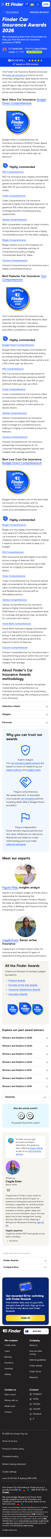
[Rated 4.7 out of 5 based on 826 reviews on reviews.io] (16, 60)
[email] (8, 1190)
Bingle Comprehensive (14, 240)
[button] (25, 1260)
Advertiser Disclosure (14, 1523)
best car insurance (15, 75)
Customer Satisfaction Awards (24, 990)
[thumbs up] (21, 1115)
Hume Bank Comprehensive (16, 624)
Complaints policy (10, 1456)
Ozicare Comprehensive (14, 260)
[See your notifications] (37, 4)
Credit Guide (44, 1521)
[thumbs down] (30, 1115)
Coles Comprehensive (14, 196)
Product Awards (16, 980)
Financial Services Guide (28, 1521)
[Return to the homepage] (14, 4)
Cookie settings (9, 1472)
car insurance (28, 799)
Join (45, 4)
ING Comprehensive (13, 172)
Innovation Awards (18, 994)
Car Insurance (12, 12)
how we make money (25, 1526)
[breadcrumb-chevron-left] (4, 12)
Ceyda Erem (10, 940)
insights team (33, 770)
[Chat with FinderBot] (32, 4)
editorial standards (16, 844)
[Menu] (3, 4)
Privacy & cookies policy (13, 1449)
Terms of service (9, 1441)
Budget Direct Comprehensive (18, 345)
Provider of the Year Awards (22, 985)
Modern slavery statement (14, 1464)
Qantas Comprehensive (14, 220)
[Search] (26, 4)
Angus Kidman (36, 1148)
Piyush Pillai (10, 887)
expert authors (14, 770)
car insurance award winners (25, 763)
